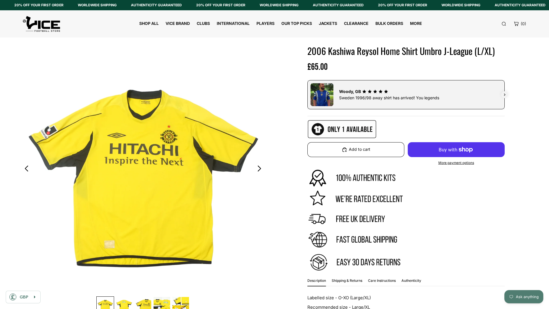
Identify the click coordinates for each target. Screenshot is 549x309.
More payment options (456, 163)
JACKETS (328, 23)
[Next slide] (260, 169)
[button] (307, 94)
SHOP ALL (149, 23)
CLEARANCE (356, 23)
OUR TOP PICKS (296, 23)
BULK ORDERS (389, 23)
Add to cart (359, 149)
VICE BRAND (178, 23)
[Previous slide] (25, 169)
